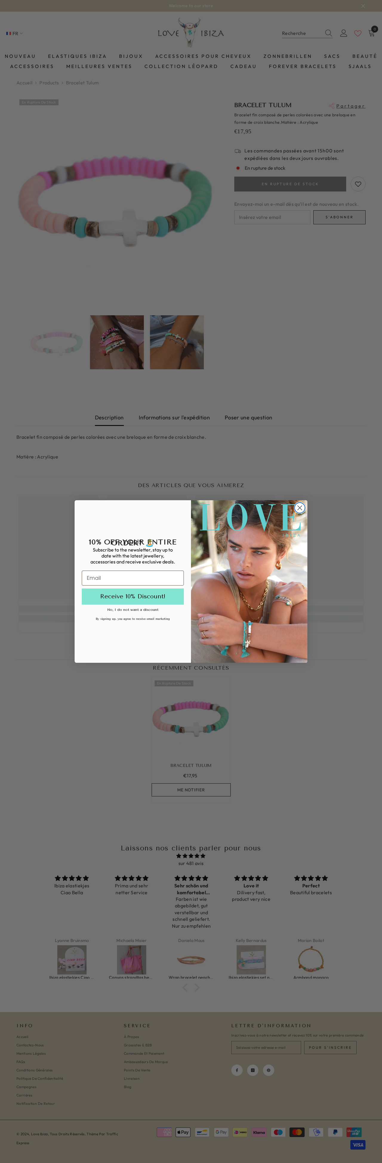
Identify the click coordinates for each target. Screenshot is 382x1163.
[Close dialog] (300, 508)
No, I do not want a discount (132, 610)
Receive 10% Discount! (132, 596)
